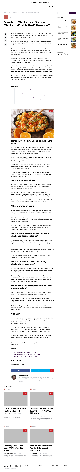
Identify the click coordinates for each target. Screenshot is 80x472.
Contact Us (40, 465)
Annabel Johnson (9, 28)
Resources (18, 103)
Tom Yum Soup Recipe (63, 44)
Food (9, 12)
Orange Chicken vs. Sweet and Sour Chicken (27, 354)
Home (5, 12)
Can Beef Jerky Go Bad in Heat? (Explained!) (15, 409)
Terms (65, 465)
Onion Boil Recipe (62, 20)
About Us (27, 465)
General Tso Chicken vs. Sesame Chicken (26, 356)
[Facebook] (59, 54)
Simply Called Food (40, 3)
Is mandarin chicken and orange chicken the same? (28, 89)
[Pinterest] (67, 54)
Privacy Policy (54, 465)
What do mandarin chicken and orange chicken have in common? (31, 97)
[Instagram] (65, 54)
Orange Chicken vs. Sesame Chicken (25, 352)
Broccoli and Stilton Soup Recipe (63, 32)
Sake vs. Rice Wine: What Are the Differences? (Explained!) (41, 448)
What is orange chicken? (22, 93)
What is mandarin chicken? (22, 91)
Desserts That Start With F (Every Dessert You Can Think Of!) (41, 410)
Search (73, 13)
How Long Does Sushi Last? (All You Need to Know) (13, 448)
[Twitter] (61, 54)
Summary (18, 101)
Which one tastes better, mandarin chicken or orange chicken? (31, 99)
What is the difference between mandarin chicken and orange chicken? (33, 95)
